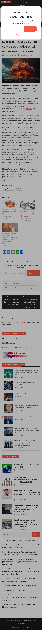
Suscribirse (31, 29)
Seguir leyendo (21, 35)
